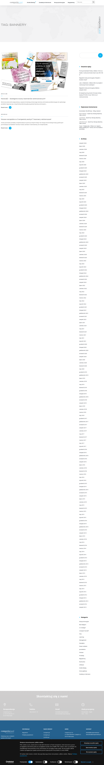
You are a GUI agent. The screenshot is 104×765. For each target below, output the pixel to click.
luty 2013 (81, 588)
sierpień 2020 (82, 356)
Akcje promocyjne (59, 2)
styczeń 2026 (82, 164)
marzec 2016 (82, 474)
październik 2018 (83, 397)
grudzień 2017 (83, 418)
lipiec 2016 (82, 465)
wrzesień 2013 (83, 567)
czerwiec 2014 (83, 539)
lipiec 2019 (82, 378)
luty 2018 (81, 415)
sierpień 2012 (82, 607)
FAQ (80, 634)
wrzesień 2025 (83, 177)
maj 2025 (81, 189)
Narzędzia (81, 643)
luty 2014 (81, 551)
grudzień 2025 (83, 168)
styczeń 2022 (82, 304)
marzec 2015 (82, 511)
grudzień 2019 (83, 372)
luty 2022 (81, 301)
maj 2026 (81, 152)
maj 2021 (81, 328)
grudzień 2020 (83, 344)
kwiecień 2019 (83, 387)
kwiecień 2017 (83, 437)
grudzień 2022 (83, 270)
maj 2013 (81, 579)
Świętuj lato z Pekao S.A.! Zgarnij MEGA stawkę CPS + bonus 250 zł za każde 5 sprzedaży (91, 127)
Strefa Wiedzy (31, 2)
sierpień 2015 (82, 496)
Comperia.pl (46, 732)
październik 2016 (83, 455)
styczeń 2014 (82, 554)
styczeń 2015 (82, 517)
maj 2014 (81, 542)
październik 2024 (83, 211)
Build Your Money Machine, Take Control (90, 114)
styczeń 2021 (82, 341)
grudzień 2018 (83, 390)
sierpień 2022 (82, 282)
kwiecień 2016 (83, 471)
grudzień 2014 (83, 520)
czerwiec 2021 (83, 325)
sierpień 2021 (82, 319)
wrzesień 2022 (83, 279)
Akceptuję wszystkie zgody (91, 743)
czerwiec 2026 (83, 149)
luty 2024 (81, 233)
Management (82, 640)
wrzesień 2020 (83, 353)
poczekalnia (82, 649)
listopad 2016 (82, 452)
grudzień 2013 (83, 557)
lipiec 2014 (82, 536)
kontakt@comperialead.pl (92, 732)
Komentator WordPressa (85, 111)
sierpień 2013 (82, 570)
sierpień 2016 (82, 461)
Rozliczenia (82, 661)
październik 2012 (83, 601)
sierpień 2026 (82, 143)
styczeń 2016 (82, 480)
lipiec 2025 (82, 183)
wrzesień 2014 (83, 530)
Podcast (81, 652)
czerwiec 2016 (83, 468)
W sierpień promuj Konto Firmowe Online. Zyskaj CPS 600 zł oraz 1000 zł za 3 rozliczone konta (90, 95)
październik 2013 (83, 564)
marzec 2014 (82, 548)
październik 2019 (83, 375)
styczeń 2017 (82, 446)
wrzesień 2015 (83, 492)
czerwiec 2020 (83, 362)
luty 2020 (81, 369)
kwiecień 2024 (83, 226)
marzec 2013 (82, 585)
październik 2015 (83, 489)
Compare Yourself (84, 631)
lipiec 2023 (82, 251)
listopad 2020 (82, 347)
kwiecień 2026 (83, 155)
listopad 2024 (82, 208)
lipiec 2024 (82, 220)
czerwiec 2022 (83, 288)
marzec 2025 (82, 195)
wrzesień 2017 (83, 424)
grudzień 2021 (83, 307)
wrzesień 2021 (83, 316)
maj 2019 (81, 384)
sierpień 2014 (82, 533)
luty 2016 (81, 477)
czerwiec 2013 (83, 576)
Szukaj (100, 55)
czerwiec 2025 (83, 186)
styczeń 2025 (82, 202)
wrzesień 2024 (83, 214)
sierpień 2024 (82, 217)
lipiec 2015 (82, 499)
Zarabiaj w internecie (45, 2)
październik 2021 (83, 313)
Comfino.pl (46, 737)
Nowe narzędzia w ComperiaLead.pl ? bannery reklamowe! (26, 119)
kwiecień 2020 (83, 366)
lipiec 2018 (82, 406)
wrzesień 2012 (83, 604)
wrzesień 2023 (83, 245)
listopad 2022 (82, 273)
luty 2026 (81, 161)
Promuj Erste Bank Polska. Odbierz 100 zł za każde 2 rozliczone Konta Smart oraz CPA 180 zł (91, 72)
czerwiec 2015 (83, 502)
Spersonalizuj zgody (91, 747)
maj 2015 (81, 505)
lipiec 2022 (82, 285)
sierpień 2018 (82, 403)
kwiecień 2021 (83, 332)
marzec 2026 (82, 158)
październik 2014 (83, 526)
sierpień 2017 (82, 427)
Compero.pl (46, 735)
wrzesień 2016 (83, 458)
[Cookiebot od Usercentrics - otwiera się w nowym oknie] (10, 762)
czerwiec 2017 (83, 431)
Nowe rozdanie (83, 646)
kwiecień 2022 (83, 294)
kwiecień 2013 (83, 582)
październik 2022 (83, 276)
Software (81, 665)
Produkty (81, 655)
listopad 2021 (82, 310)
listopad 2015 (82, 486)
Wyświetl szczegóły (86, 762)
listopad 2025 (82, 171)
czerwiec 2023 (83, 254)
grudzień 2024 (83, 205)
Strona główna (83, 671)
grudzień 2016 (83, 449)
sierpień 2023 (82, 248)
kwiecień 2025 (83, 192)
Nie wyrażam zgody (91, 752)
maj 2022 (81, 291)
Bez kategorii (82, 624)
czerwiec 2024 (83, 223)
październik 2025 (83, 174)
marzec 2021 (82, 335)
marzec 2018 (82, 412)
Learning (81, 637)
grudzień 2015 (83, 483)
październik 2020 (83, 350)
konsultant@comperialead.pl (93, 734)
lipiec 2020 (82, 359)
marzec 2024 (82, 229)
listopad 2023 (82, 239)
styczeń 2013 (82, 591)
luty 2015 (81, 514)
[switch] (45, 762)
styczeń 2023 (82, 267)
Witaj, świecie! (96, 111)
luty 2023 (81, 263)
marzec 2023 (82, 260)
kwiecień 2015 (83, 508)
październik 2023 (83, 242)
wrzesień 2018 (83, 400)
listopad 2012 (82, 598)
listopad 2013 (82, 560)
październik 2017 (83, 421)
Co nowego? (82, 627)
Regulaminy (71, 2)
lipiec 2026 (82, 146)
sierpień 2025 (82, 180)
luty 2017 (81, 443)
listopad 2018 (82, 393)
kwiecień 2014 (83, 545)
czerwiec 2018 (83, 409)
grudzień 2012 (83, 595)
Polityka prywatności (27, 735)
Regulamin (25, 732)
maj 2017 (81, 434)
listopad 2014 (82, 523)
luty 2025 (81, 199)
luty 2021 (81, 338)
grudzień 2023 (83, 236)
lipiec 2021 (82, 322)
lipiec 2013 (82, 573)
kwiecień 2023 (83, 257)
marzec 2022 (82, 298)
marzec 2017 (82, 440)
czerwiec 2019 (83, 381)
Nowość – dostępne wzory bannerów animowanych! (23, 99)
